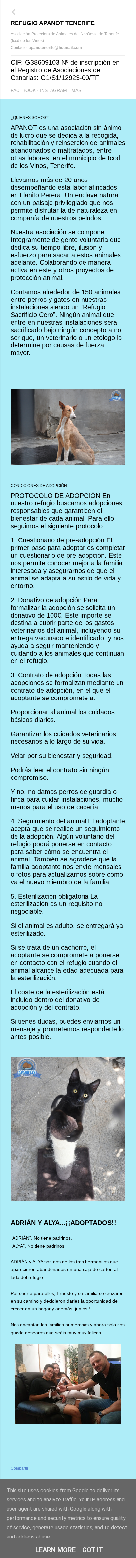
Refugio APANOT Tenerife (53, 23)
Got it (92, 1550)
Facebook (23, 90)
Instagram (53, 90)
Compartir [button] (19, 1468)
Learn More (55, 1550)
